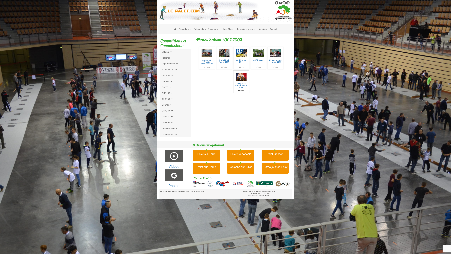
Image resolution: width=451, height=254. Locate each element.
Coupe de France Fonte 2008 (241, 85)
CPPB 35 (165, 122)
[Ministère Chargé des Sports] (199, 183)
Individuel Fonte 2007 (224, 61)
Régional (165, 58)
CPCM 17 (166, 105)
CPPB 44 (165, 111)
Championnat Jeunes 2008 (275, 61)
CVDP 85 (165, 75)
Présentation (200, 29)
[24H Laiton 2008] (241, 53)
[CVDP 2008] (258, 53)
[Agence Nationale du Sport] (238, 183)
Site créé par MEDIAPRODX (181, 191)
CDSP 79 (165, 99)
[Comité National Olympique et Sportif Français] (210, 183)
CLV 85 (164, 87)
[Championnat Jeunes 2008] (275, 53)
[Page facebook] (276, 2)
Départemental (168, 64)
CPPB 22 (165, 116)
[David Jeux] (282, 183)
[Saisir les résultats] (288, 2)
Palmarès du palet (170, 69)
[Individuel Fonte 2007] (224, 53)
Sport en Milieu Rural (197, 191)
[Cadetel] (223, 183)
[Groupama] (264, 183)
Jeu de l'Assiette (169, 128)
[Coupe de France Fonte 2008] (241, 76)
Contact (273, 29)
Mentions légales (165, 191)
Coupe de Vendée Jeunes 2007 (207, 62)
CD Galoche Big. (169, 134)
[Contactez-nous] (284, 2)
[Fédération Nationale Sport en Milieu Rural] (250, 183)
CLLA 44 (165, 81)
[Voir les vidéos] (280, 2)
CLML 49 (165, 93)
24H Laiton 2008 (241, 61)
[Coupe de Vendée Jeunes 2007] (207, 53)
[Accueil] (175, 29)
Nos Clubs (228, 29)
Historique (262, 29)
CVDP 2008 (258, 60)
